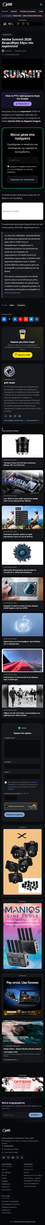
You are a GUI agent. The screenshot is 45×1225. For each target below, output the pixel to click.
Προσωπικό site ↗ (33, 420)
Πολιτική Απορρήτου (31, 1183)
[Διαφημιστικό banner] (22, 24)
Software (5, 1181)
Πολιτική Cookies (30, 1186)
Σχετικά (26, 1172)
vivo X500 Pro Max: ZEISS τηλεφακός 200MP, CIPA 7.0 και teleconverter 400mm (21, 499)
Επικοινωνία (8, 1146)
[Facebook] (10, 416)
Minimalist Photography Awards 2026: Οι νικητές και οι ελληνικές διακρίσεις (20, 571)
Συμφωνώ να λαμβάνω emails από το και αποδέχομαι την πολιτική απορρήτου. (22, 169)
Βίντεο (4, 1175)
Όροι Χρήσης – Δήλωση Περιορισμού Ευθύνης (32, 1179)
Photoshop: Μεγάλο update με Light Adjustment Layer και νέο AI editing (18, 535)
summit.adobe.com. (12, 292)
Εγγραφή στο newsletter (22, 179)
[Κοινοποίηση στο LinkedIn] (15, 319)
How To (4, 1169)
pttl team (8, 51)
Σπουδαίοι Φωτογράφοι (10, 1201)
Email (7, 772)
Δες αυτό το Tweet (11, 211)
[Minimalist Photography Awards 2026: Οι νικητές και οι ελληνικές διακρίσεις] (22, 553)
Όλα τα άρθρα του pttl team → (14, 420)
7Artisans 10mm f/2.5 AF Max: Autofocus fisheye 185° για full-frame (19, 464)
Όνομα (8, 762)
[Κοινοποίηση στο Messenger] (31, 319)
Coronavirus (21, 305)
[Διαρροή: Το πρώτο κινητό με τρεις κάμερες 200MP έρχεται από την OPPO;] (22, 589)
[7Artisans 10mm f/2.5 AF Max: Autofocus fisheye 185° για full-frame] (22, 446)
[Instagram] (15, 416)
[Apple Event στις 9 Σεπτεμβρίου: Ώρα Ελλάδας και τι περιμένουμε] (22, 624)
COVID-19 (35, 111)
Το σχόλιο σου (9, 738)
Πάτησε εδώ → (23, 104)
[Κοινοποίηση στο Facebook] (4, 319)
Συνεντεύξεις (6, 1190)
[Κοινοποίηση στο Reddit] (26, 319)
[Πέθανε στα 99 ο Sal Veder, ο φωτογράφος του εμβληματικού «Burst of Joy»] (22, 696)
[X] (17, 1157)
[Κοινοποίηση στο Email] (37, 319)
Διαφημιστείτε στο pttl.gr (33, 1175)
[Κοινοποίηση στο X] (9, 319)
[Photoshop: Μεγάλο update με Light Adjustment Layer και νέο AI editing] (22, 517)
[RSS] (22, 1157)
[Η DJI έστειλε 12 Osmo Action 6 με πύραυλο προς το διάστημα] (22, 660)
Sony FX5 (14, 11)
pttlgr (9, 169)
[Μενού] (41, 4)
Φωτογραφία (6, 1172)
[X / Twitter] (6, 416)
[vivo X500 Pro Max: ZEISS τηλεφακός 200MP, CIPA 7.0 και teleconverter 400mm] (22, 481)
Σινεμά (4, 1178)
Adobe (5, 121)
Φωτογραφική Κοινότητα (11, 1204)
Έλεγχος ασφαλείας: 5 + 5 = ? (16, 794)
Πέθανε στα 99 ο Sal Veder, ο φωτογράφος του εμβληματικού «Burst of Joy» (22, 714)
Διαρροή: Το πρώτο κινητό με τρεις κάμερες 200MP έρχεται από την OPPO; (21, 607)
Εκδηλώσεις (7, 34)
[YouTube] (20, 416)
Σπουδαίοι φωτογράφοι (28, 11)
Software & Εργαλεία (9, 1207)
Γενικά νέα (5, 1187)
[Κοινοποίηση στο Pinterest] (20, 319)
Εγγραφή (34, 1115)
